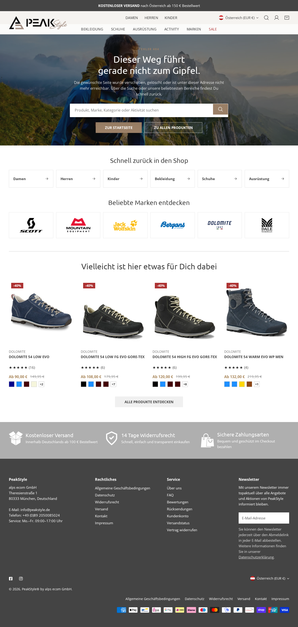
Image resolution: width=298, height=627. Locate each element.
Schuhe (118, 29)
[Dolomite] (220, 225)
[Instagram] (21, 578)
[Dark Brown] (106, 384)
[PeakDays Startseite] (38, 23)
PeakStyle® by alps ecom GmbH (46, 589)
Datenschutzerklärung (256, 557)
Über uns (174, 488)
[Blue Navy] (234, 384)
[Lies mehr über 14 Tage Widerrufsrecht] (112, 438)
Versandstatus (178, 523)
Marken (194, 29)
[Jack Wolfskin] (125, 225)
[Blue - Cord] (19, 384)
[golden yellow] (242, 384)
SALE (213, 29)
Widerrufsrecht (107, 502)
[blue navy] (91, 384)
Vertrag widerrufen (182, 530)
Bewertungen (177, 502)
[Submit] (283, 517)
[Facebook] (11, 578)
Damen (131, 17)
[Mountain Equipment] (78, 225)
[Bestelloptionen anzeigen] (41, 338)
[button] (287, 17)
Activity (171, 29)
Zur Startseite (118, 127)
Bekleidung (92, 29)
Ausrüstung (144, 29)
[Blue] (11, 384)
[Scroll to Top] (289, 602)
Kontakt (101, 516)
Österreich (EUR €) (239, 17)
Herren (151, 17)
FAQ (170, 495)
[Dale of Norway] (267, 225)
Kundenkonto (178, 516)
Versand (101, 509)
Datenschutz (105, 495)
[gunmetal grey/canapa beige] (34, 384)
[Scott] (31, 225)
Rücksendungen (179, 509)
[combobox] (141, 110)
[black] (83, 384)
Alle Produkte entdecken (149, 401)
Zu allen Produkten (173, 127)
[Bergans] (172, 225)
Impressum (104, 523)
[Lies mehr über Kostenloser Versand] (16, 438)
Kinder (171, 17)
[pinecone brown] (249, 384)
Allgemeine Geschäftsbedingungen (122, 488)
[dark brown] (26, 384)
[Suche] (266, 17)
